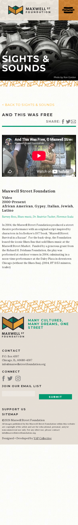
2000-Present (14, 202)
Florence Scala (65, 216)
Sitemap (10, 414)
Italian (53, 206)
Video (7, 197)
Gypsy (40, 206)
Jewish (67, 206)
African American (17, 206)
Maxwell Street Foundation (28, 190)
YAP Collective (43, 438)
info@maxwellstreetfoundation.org (24, 364)
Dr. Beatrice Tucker (44, 216)
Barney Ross (9, 216)
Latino (7, 210)
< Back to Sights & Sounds (28, 105)
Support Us (14, 409)
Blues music (25, 216)
